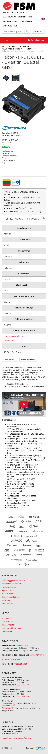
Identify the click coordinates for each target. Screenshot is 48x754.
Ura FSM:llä (7, 631)
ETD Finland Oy (8, 703)
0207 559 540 (23, 696)
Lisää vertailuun (10, 359)
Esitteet (22, 17)
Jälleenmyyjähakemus (11, 628)
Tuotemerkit (26, 21)
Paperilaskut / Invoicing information (17, 738)
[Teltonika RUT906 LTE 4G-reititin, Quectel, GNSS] (6, 78)
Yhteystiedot (17, 12)
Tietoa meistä (8, 625)
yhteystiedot (21, 664)
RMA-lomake (7, 603)
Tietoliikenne (24, 46)
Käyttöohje (8, 340)
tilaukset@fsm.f (37, 655)
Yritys (6, 12)
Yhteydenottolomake (11, 659)
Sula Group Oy (8, 708)
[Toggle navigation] (7, 40)
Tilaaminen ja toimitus (11, 583)
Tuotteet (11, 46)
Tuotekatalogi (10, 21)
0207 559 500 (22, 645)
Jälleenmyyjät (9, 17)
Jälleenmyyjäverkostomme (13, 580)
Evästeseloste (8, 593)
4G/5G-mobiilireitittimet (12, 49)
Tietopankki (7, 600)
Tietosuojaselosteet (10, 597)
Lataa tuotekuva (28, 359)
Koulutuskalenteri (9, 587)
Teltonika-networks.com (14, 336)
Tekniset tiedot (13, 218)
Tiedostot (33, 218)
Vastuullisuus (10, 26)
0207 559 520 (23, 684)
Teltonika (29, 49)
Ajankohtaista (8, 590)
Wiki (30, 17)
